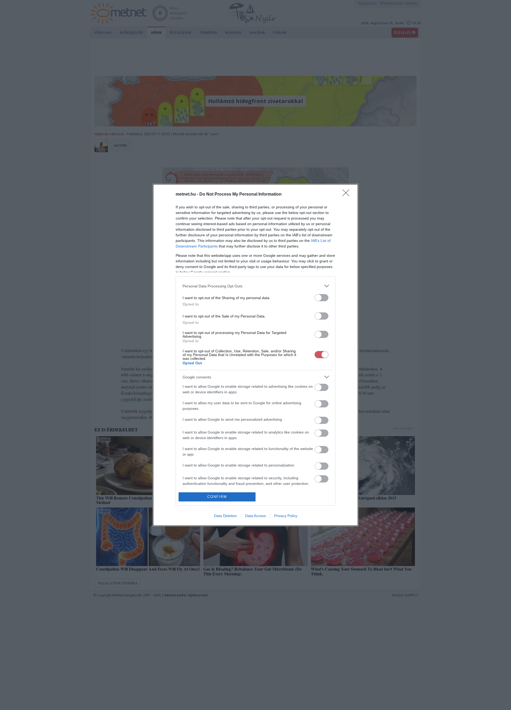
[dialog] (255, 355)
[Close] (348, 194)
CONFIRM (217, 497)
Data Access (255, 516)
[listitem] (255, 286)
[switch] (321, 297)
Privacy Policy (285, 516)
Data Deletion (225, 516)
